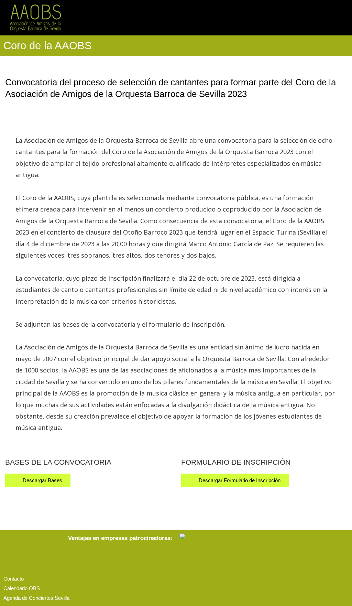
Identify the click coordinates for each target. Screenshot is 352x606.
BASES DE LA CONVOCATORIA (58, 462)
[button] (344, 17)
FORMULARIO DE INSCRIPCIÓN (235, 462)
